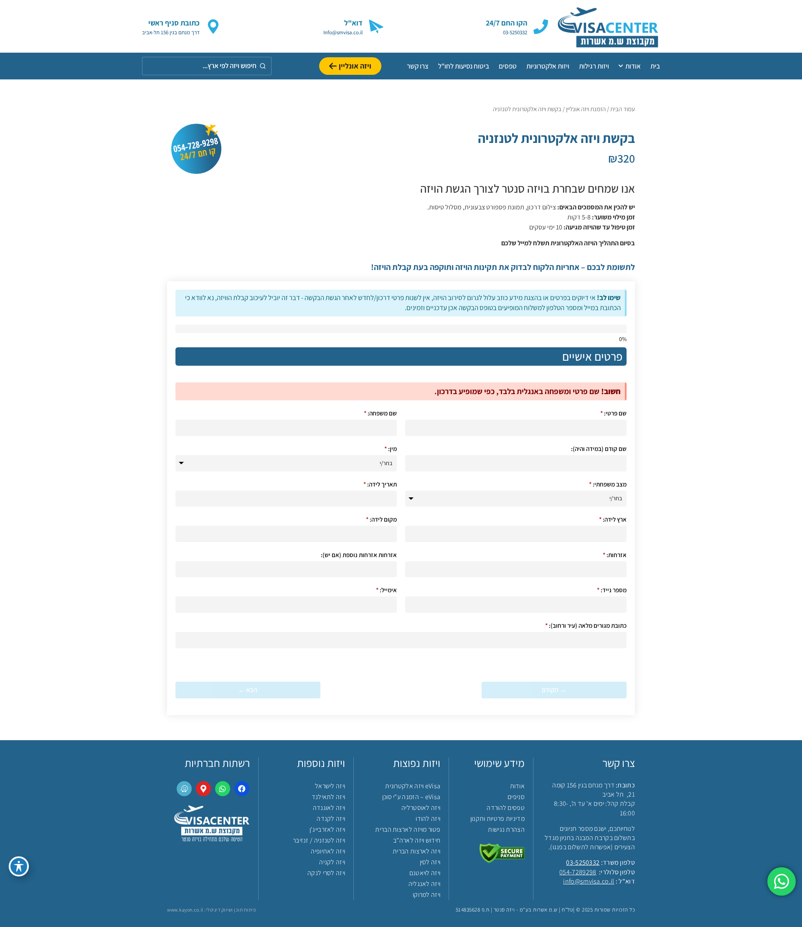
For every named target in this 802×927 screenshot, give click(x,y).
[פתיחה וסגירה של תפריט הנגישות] (19, 866)
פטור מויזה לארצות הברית (407, 829)
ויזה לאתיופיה (328, 851)
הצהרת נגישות (506, 829)
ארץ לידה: (613, 519)
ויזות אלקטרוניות (547, 66)
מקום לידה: (381, 519)
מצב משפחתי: (608, 484)
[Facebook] (241, 788)
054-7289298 (577, 872)
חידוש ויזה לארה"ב (416, 840)
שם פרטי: (613, 413)
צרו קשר (418, 66)
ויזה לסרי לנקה (326, 872)
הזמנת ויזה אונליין (586, 109)
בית (655, 66)
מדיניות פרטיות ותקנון (497, 818)
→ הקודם (554, 689)
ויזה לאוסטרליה (420, 807)
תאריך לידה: (380, 484)
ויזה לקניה (332, 862)
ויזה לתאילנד (328, 796)
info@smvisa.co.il (588, 881)
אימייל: (386, 590)
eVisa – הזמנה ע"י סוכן (411, 796)
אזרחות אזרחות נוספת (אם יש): (359, 555)
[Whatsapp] (222, 788)
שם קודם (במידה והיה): (599, 449)
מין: (390, 449)
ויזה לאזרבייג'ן (327, 829)
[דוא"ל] (376, 26)
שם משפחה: (380, 413)
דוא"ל (353, 23)
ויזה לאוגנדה (329, 807)
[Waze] (184, 788)
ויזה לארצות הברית (416, 851)
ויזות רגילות (594, 66)
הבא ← (247, 689)
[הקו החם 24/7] (540, 26)
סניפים (516, 796)
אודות (633, 66)
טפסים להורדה (506, 807)
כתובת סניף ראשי (174, 23)
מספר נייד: (612, 590)
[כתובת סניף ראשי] (213, 26)
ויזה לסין (430, 862)
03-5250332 (582, 862)
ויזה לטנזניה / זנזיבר (319, 840)
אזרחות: (615, 555)
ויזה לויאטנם (424, 872)
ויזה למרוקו (426, 894)
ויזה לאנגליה (424, 883)
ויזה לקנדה (331, 818)
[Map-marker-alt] (203, 788)
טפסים (508, 66)
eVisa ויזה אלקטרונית (412, 786)
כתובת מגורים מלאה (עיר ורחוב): (586, 625)
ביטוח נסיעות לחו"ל (463, 66)
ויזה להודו (428, 818)
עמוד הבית (622, 109)
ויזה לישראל (330, 786)
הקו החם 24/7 (506, 23)
